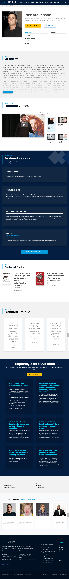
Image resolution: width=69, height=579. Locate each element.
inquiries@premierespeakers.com (27, 559)
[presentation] (68, 335)
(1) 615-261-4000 (27, 554)
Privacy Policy (46, 574)
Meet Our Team (62, 547)
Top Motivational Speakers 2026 (49, 552)
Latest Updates (62, 549)
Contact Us (61, 551)
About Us (61, 545)
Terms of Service (62, 574)
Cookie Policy (54, 574)
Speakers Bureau (5, 5)
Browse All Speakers (47, 562)
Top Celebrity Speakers (48, 558)
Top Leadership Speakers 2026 (48, 555)
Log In (60, 560)
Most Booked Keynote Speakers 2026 (48, 548)
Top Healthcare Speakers (48, 560)
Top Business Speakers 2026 (48, 545)
